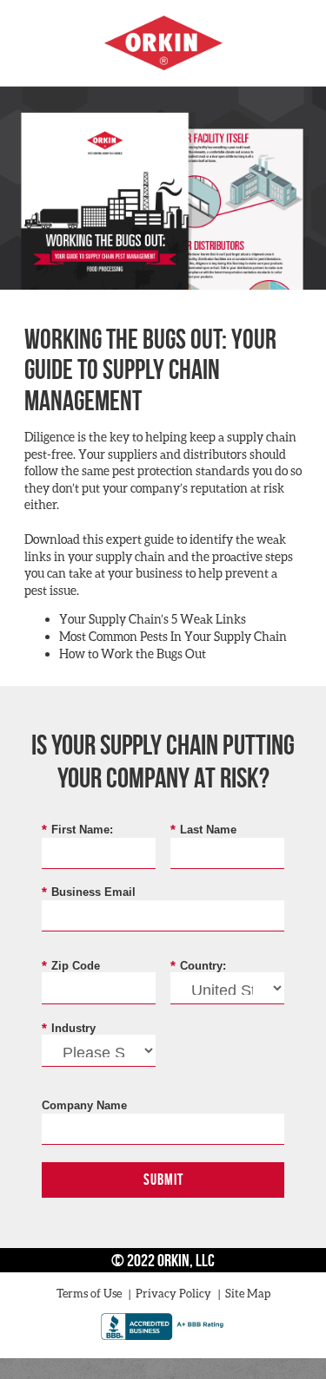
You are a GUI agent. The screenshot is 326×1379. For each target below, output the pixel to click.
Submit (163, 1179)
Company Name (84, 1105)
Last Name (203, 829)
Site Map (247, 1293)
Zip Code (71, 965)
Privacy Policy (173, 1293)
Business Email (89, 892)
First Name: (77, 829)
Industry (69, 1028)
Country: (198, 965)
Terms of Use (89, 1293)
